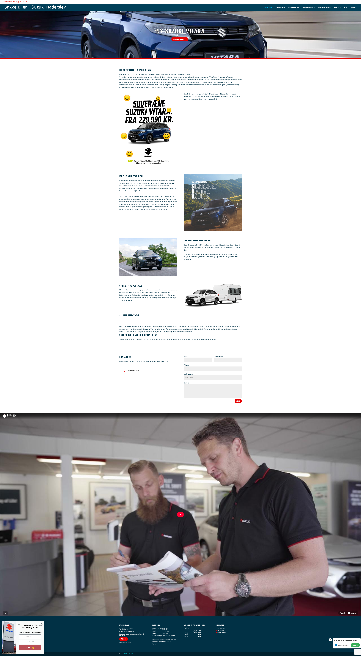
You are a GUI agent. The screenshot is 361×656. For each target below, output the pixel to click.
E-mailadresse (218, 356)
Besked (186, 383)
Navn (185, 356)
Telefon (186, 365)
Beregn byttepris (221, 632)
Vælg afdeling (188, 374)
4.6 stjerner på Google (125, 642)
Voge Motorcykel (308, 7)
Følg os (124, 639)
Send (238, 401)
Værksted (336, 7)
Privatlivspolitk (221, 628)
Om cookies (220, 630)
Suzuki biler (268, 7)
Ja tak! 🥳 (30, 647)
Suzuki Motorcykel (293, 7)
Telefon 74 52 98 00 (133, 371)
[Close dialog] (41, 623)
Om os (345, 7)
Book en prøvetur (180, 39)
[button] (347, 643)
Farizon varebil (280, 7)
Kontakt (353, 7)
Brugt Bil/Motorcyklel (324, 7)
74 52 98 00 (8, 2)
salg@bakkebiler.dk (129, 631)
